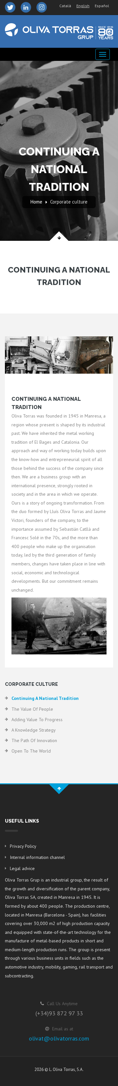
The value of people (32, 709)
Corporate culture (69, 202)
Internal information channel (37, 857)
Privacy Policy (23, 846)
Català (65, 5)
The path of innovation (34, 740)
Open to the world (31, 751)
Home (36, 202)
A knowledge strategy (33, 730)
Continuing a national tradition (45, 698)
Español (102, 5)
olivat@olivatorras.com (59, 1038)
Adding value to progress (37, 719)
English (82, 5)
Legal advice (22, 868)
